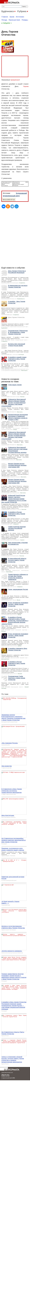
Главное (5, 17)
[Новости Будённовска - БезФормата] (10, 2)
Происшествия (14, 20)
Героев (25, 86)
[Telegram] (12, 206)
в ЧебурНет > (7, 23)
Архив (12, 17)
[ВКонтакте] (4, 206)
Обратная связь (5, 1074)
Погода (4, 20)
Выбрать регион (6, 1075)
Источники (20, 17)
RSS (14, 1078)
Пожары (25, 20)
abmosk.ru (6, 53)
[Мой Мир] (17, 206)
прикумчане (15, 80)
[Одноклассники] (8, 206)
